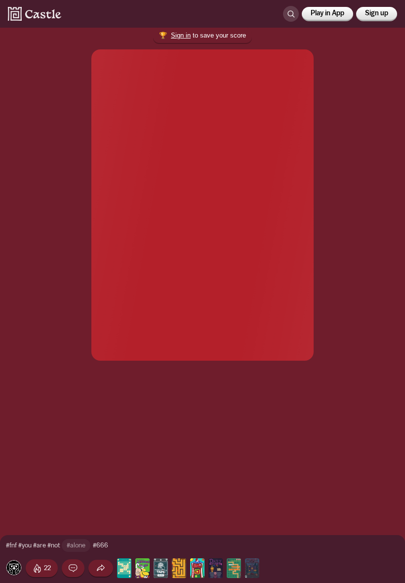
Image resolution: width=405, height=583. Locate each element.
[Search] (291, 14)
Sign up (376, 13)
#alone (76, 545)
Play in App (327, 13)
